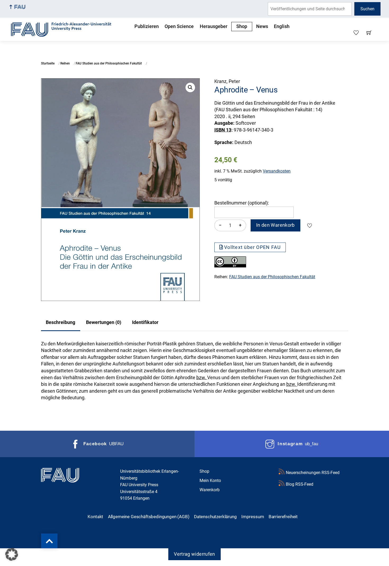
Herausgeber (213, 26)
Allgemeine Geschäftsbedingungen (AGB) (148, 516)
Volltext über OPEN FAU (252, 247)
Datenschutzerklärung (215, 516)
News (262, 26)
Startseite (48, 63)
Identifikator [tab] (145, 322)
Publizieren (146, 26)
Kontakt (95, 516)
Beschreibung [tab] (60, 322)
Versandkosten (277, 171)
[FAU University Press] (66, 29)
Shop (241, 26)
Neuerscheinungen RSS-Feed (312, 472)
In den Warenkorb (275, 225)
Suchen (367, 8)
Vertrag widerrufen (194, 554)
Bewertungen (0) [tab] (103, 322)
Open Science (179, 26)
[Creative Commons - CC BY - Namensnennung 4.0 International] (230, 265)
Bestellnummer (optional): (241, 203)
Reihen (65, 63)
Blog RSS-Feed (299, 484)
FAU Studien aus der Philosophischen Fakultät (109, 63)
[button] (190, 87)
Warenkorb (210, 489)
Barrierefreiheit (283, 516)
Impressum (252, 516)
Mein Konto (210, 480)
